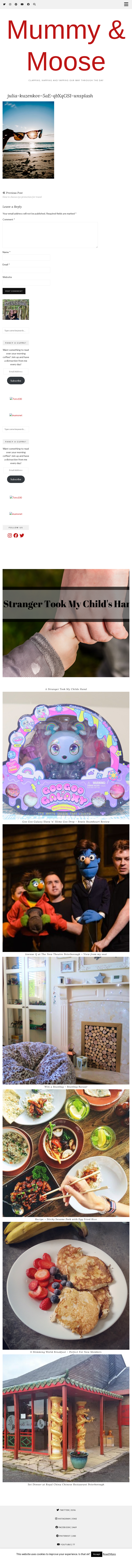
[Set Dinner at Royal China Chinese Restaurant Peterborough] (66, 1418)
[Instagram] (10, 4)
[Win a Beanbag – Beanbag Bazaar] (66, 1021)
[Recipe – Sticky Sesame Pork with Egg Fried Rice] (66, 1153)
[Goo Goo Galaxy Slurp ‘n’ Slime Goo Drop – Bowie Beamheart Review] (66, 756)
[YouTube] (22, 4)
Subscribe (15, 380)
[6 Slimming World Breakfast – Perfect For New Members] (66, 1286)
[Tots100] (16, 398)
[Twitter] (4, 4)
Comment (9, 219)
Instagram (67, 1519)
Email (6, 264)
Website (7, 277)
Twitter (67, 1510)
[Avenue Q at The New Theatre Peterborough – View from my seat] (66, 888)
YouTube (67, 1544)
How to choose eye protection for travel (22, 194)
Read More (109, 1554)
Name (6, 252)
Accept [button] (96, 1554)
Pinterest (67, 1536)
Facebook (67, 1527)
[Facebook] (28, 4)
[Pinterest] (16, 4)
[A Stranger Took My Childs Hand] (66, 623)
